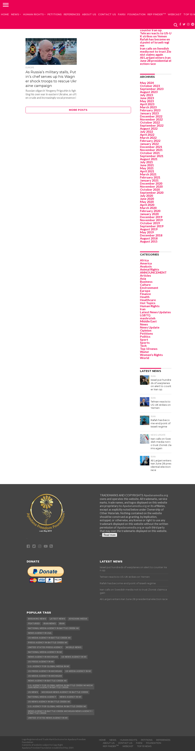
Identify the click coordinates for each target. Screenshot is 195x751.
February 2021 (150, 177)
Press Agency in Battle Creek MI (47, 642)
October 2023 (150, 86)
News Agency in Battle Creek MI (47, 681)
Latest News (57, 619)
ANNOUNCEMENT (153, 272)
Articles (145, 275)
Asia (143, 278)
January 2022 (149, 143)
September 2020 (151, 192)
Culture (145, 284)
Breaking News (37, 619)
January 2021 (149, 180)
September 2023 (151, 89)
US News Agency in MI (73, 657)
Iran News (49, 623)
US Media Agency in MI (78, 671)
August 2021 (148, 159)
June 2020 (147, 198)
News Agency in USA (39, 633)
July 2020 (146, 195)
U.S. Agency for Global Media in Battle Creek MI (57, 706)
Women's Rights (151, 355)
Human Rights (33, 14)
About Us (89, 14)
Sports (145, 342)
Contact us (107, 14)
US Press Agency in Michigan (45, 671)
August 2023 (148, 92)
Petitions (54, 14)
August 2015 (148, 241)
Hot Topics (147, 303)
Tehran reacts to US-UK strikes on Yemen (155, 34)
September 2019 (151, 226)
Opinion (145, 330)
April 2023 (147, 104)
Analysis (146, 266)
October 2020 (150, 189)
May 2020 (147, 201)
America (146, 263)
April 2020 (147, 204)
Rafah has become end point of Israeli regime (155, 42)
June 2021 (147, 165)
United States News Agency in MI (47, 718)
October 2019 (150, 223)
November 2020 (151, 186)
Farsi (121, 14)
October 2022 (150, 122)
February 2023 (150, 110)
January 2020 (149, 214)
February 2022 (150, 140)
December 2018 (151, 235)
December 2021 (151, 147)
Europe (145, 290)
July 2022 (146, 131)
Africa (144, 260)
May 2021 (147, 168)
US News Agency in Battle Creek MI (49, 701)
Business (146, 281)
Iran (142, 309)
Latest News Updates (155, 312)
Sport (144, 339)
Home (5, 14)
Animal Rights (149, 269)
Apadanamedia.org (156, 495)
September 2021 (151, 156)
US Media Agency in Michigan (45, 676)
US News (33, 692)
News (15, 14)
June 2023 (147, 98)
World (144, 358)
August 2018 (148, 238)
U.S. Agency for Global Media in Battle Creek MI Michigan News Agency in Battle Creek (60, 686)
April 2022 (147, 134)
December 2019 (151, 217)
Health (144, 297)
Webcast (174, 14)
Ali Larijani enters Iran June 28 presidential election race (155, 60)
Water (144, 351)
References (72, 14)
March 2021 (148, 174)
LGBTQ (145, 315)
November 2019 (151, 220)
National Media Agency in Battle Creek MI (53, 628)
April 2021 (147, 171)
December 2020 (151, 183)
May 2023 (147, 101)
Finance (145, 294)
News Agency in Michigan (43, 657)
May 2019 (147, 232)
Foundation (136, 14)
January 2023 (149, 113)
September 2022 (151, 125)
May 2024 (147, 82)
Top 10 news (148, 348)
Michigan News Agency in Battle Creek (65, 692)
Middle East (148, 321)
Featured (34, 623)
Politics (145, 336)
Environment (149, 287)
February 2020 (150, 211)
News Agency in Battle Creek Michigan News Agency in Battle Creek (60, 712)
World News (73, 647)
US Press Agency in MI (41, 661)
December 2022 (151, 116)
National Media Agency (42, 697)
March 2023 (148, 107)
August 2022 (148, 128)
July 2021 (146, 162)
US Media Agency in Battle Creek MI (49, 638)
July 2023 (146, 95)
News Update (149, 327)
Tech (143, 345)
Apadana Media (78, 619)
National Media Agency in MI (45, 652)
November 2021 (151, 150)
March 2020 (148, 208)
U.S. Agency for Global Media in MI (48, 666)
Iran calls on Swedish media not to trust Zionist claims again (155, 51)
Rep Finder (156, 14)
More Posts (78, 109)
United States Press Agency (45, 647)
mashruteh (147, 318)
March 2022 (148, 137)
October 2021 (150, 153)
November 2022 (151, 119)
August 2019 (148, 229)
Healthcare (148, 300)
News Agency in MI (70, 697)
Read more (110, 534)
